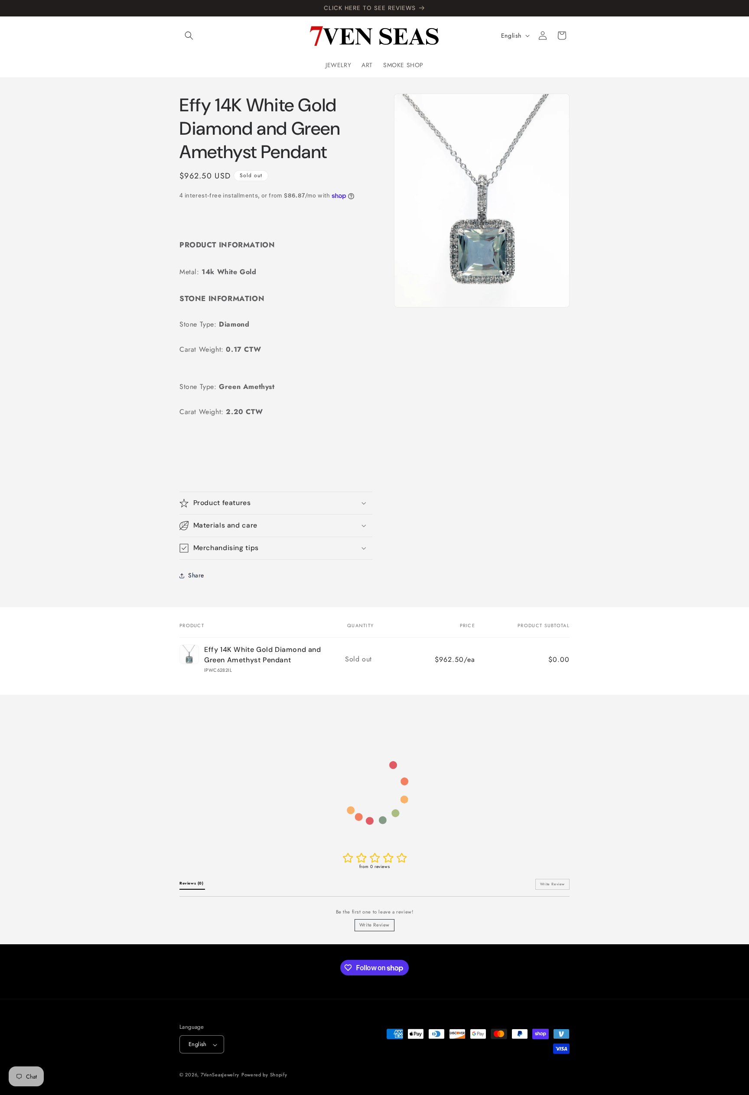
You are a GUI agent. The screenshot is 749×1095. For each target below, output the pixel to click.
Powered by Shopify (264, 1075)
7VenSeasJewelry (220, 1075)
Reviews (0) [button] (192, 883)
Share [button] (196, 575)
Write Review (374, 924)
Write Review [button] (552, 884)
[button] (189, 35)
